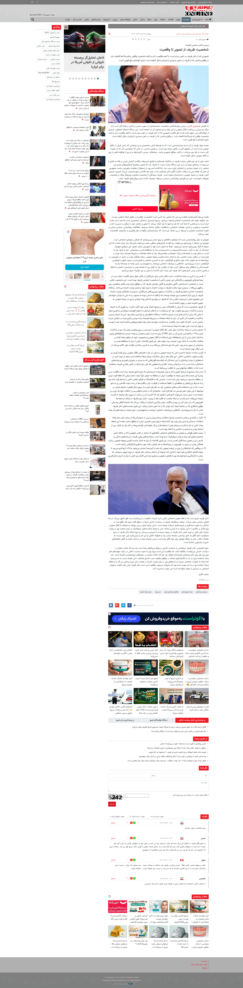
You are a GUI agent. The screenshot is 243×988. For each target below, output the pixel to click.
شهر (156, 19)
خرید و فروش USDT (52, 32)
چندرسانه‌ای (96, 19)
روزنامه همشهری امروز (205, 2)
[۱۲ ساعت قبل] (97, 174)
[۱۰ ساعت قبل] (97, 370)
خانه (207, 19)
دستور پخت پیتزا (199, 26)
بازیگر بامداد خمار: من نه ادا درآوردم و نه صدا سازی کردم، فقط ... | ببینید (76, 173)
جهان (178, 19)
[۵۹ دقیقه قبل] (84, 39)
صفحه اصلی (205, 34)
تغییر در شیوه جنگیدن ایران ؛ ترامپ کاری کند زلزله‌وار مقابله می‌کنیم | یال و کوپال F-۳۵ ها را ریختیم (77, 218)
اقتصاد (170, 19)
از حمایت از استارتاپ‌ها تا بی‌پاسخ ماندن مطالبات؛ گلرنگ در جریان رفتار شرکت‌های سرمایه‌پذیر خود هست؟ (77, 476)
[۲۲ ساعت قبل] (97, 101)
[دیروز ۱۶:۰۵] (97, 383)
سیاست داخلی (180, 34)
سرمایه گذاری (137, 209)
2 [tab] (94, 78)
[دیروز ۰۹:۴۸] (97, 476)
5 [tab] (85, 78)
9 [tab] (73, 78)
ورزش (115, 19)
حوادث (67, 19)
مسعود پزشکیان (201, 592)
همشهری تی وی (162, 2)
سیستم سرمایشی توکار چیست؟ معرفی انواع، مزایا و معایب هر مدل (77, 448)
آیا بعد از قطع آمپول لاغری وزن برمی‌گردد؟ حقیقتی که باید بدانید (77, 487)
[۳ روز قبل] (97, 490)
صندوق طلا (56, 81)
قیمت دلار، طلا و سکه (199, 964)
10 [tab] (70, 78)
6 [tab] (82, 78)
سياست (186, 19)
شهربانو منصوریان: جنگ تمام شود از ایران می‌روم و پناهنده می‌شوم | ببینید (76, 117)
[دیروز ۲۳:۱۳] (97, 201)
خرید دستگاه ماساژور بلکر (50, 41)
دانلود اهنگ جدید (53, 90)
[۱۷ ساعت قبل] (97, 188)
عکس (86, 19)
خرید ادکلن (41, 46)
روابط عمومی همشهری (147, 2)
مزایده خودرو (55, 59)
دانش (135, 19)
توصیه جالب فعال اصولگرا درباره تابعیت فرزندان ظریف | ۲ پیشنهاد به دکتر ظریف (177, 752)
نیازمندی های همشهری (188, 2)
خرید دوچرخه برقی (53, 68)
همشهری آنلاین (197, 11)
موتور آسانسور (55, 37)
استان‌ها (106, 19)
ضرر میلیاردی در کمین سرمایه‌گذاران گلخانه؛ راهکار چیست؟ (79, 395)
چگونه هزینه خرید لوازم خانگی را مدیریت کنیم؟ (77, 434)
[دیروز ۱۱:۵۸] (97, 449)
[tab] (192, 720)
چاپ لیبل (56, 72)
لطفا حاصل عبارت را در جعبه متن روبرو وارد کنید (191, 795)
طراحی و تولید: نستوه (120, 984)
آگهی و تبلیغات (174, 2)
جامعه (162, 19)
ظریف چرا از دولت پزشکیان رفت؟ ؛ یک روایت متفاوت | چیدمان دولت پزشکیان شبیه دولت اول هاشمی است (167, 760)
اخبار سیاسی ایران (193, 34)
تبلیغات (204, 968)
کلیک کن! (84, 267)
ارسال (112, 804)
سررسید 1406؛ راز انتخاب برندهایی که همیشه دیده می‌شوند (76, 420)
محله (149, 19)
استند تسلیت (42, 59)
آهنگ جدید (55, 63)
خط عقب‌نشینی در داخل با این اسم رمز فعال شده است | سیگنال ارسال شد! (178, 731)
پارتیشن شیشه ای (53, 86)
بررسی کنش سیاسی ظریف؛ (197, 45)
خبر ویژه (158, 592)
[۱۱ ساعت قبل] (97, 118)
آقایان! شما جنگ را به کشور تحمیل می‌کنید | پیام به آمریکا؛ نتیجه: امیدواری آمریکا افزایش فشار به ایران (169, 727)
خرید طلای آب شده (53, 55)
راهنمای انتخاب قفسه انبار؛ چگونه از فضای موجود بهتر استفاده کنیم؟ (76, 367)
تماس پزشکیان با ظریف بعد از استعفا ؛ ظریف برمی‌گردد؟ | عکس (183, 743)
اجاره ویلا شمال (54, 46)
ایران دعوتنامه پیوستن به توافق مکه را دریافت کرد (78, 129)
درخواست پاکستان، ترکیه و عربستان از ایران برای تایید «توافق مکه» (77, 160)
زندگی (142, 19)
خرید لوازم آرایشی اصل (51, 50)
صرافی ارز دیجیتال (53, 77)
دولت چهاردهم (187, 592)
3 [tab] (91, 78)
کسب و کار (77, 19)
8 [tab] (76, 78)
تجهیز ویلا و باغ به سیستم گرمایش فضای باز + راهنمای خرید (77, 380)
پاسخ (113, 822)
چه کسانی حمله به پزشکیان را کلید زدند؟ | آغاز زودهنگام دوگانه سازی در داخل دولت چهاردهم (172, 756)
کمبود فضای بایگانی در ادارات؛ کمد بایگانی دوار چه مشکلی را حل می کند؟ (76, 408)
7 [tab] (79, 78)
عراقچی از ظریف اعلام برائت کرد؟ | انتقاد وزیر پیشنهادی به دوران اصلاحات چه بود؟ (176, 748)
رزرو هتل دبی (55, 95)
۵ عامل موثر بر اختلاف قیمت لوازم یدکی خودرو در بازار (76, 460)
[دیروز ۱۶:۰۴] (97, 423)
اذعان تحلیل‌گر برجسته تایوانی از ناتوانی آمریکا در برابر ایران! (87, 62)
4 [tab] (88, 78)
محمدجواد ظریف (146, 592)
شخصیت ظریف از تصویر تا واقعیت (184, 50)
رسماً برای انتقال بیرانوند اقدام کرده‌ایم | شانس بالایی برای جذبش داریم (76, 186)
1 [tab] (97, 78)
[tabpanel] (84, 48)
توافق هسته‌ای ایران (171, 592)
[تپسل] (118, 182)
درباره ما (204, 961)
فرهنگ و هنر (125, 19)
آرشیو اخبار (196, 19)
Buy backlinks (43, 72)
